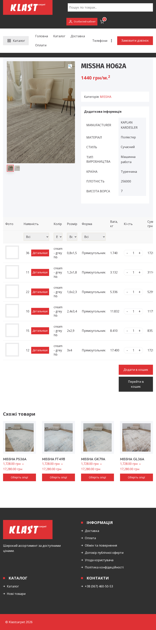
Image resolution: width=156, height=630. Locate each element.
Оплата (90, 538)
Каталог (59, 36)
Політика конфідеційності (104, 567)
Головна (41, 36)
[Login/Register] (81, 21)
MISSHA (105, 97)
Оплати (40, 45)
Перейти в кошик (136, 384)
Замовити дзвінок (135, 40)
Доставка (78, 36)
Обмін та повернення (101, 545)
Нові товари (16, 594)
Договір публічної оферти (104, 553)
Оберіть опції (19, 477)
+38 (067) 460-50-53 (99, 586)
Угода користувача (99, 560)
